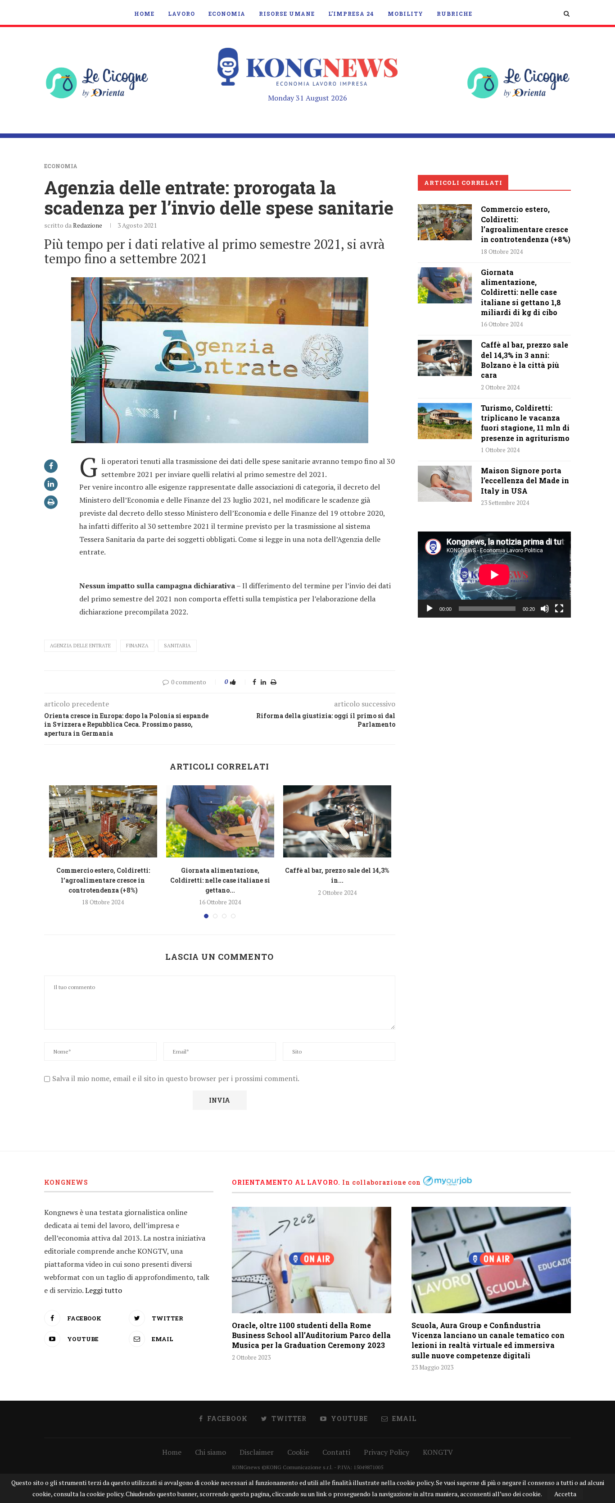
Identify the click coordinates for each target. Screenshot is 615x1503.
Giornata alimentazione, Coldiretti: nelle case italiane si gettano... (220, 880)
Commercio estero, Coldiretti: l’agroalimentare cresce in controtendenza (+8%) (103, 880)
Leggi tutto (103, 1290)
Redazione (87, 225)
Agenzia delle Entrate (80, 645)
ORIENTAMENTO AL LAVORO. (286, 1182)
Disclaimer (257, 1452)
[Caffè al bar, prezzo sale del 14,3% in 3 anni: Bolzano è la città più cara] (337, 821)
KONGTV (438, 1452)
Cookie (298, 1452)
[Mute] (544, 608)
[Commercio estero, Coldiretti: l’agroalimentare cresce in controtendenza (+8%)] (103, 821)
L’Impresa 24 (351, 13)
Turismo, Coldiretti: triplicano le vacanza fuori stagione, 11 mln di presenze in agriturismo (525, 423)
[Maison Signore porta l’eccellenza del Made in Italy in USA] (445, 484)
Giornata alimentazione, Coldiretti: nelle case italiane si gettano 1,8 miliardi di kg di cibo (521, 292)
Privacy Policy (386, 1452)
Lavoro (181, 13)
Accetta (565, 1493)
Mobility (405, 13)
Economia (226, 13)
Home (144, 13)
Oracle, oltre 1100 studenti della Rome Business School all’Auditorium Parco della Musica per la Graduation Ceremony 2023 (311, 1335)
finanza (137, 645)
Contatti (336, 1452)
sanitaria (177, 645)
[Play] (429, 608)
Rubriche (454, 13)
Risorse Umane (287, 13)
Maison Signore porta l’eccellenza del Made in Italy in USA (525, 480)
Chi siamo (210, 1452)
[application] (494, 575)
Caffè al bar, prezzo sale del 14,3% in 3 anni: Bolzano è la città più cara (524, 360)
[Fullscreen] (559, 608)
